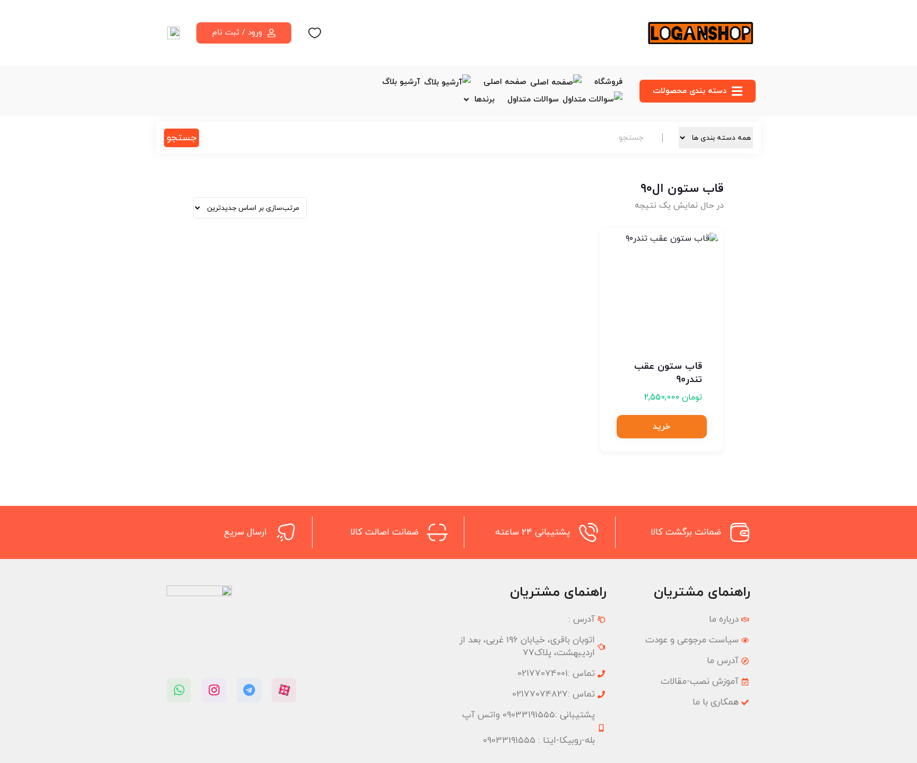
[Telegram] (249, 690)
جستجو (181, 138)
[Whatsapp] (179, 690)
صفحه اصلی (504, 82)
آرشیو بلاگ (401, 82)
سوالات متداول (533, 99)
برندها (484, 99)
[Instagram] (214, 690)
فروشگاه (608, 82)
